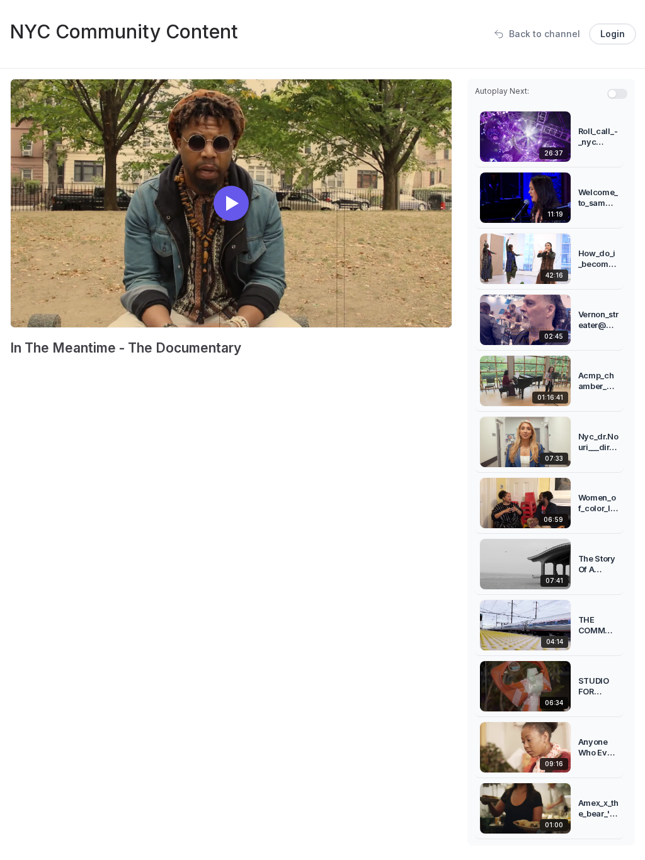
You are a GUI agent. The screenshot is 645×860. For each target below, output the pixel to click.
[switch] (617, 94)
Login (612, 33)
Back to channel (544, 33)
